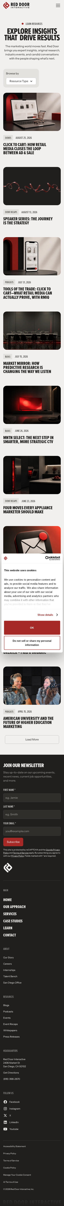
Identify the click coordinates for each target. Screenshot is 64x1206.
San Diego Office (12, 982)
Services (10, 914)
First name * (9, 790)
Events (7, 1017)
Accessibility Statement (14, 1146)
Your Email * (9, 823)
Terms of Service (21, 853)
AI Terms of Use (10, 1182)
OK (32, 627)
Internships (9, 970)
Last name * (9, 806)
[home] (16, 5)
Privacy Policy (17, 856)
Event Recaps (10, 1024)
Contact (9, 935)
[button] (57, 5)
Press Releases (11, 1036)
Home (7, 900)
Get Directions (11, 1072)
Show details (45, 614)
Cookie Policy (9, 1167)
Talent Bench (10, 976)
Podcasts (8, 1011)
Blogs (6, 1005)
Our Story (8, 957)
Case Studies (13, 921)
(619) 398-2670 (11, 1078)
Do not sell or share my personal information (32, 642)
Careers (7, 963)
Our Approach (14, 907)
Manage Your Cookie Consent (17, 1175)
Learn (7, 928)
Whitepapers (10, 1030)
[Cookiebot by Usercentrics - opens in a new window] (45, 558)
